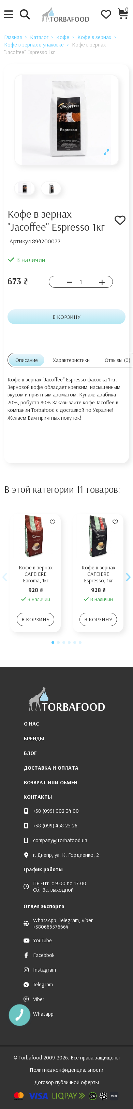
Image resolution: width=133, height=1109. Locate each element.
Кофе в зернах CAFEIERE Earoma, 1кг (36, 574)
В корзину (66, 316)
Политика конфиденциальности (66, 1069)
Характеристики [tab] (71, 359)
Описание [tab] (26, 359)
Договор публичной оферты (66, 1082)
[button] (52, 642)
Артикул (20, 241)
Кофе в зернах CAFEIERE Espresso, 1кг (98, 574)
